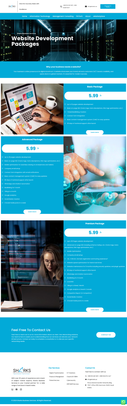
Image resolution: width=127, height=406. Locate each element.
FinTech (79, 16)
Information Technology (40, 16)
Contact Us (106, 335)
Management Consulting (63, 16)
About (88, 16)
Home (24, 16)
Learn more (95, 132)
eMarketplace (99, 16)
